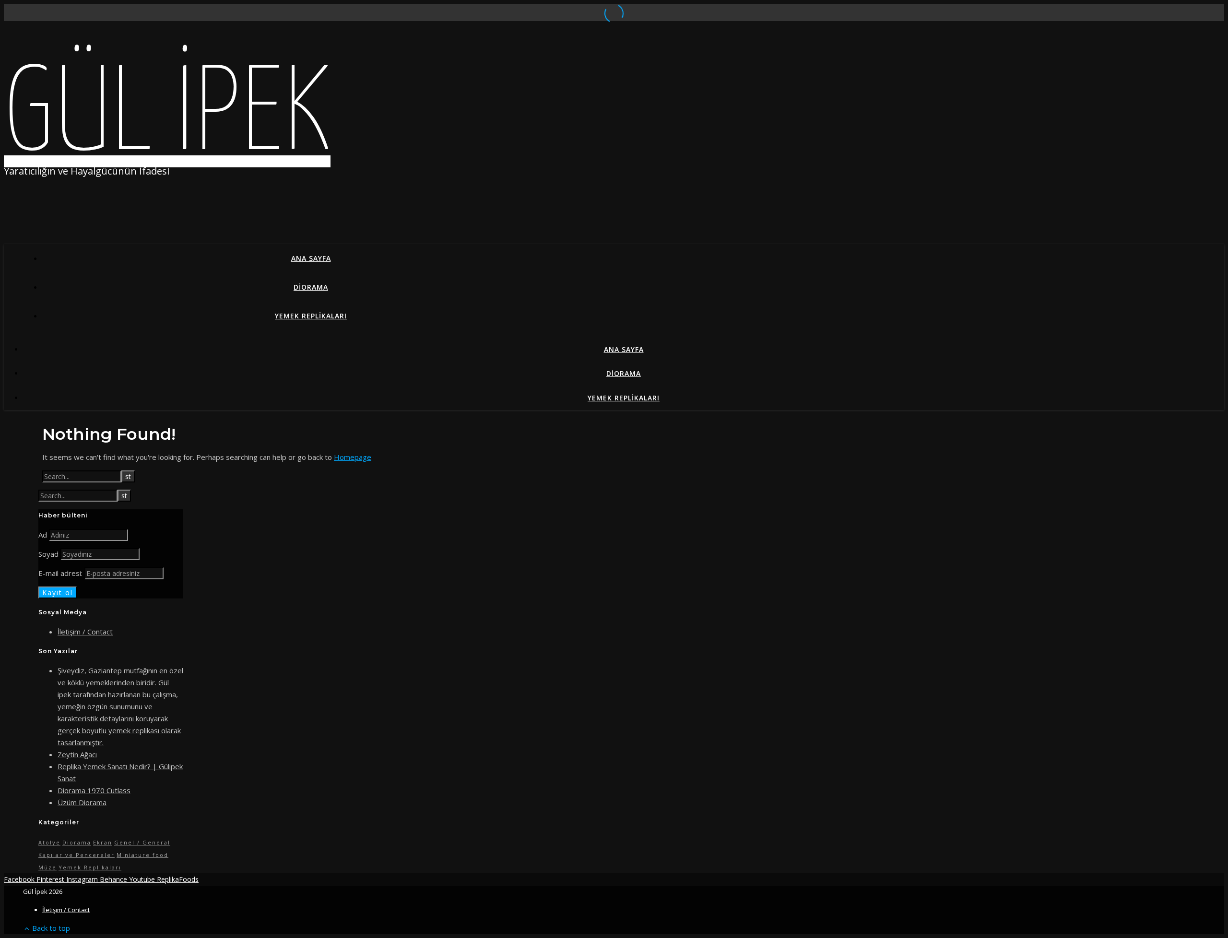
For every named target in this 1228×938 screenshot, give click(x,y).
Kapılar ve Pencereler (76, 854)
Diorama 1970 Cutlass (94, 790)
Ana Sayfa (311, 258)
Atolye (49, 842)
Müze (47, 867)
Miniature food (142, 854)
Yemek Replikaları (311, 315)
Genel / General (142, 842)
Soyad (48, 554)
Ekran (102, 842)
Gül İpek (167, 117)
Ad (42, 534)
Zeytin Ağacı (77, 754)
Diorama (311, 287)
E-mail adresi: (61, 573)
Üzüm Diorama (82, 802)
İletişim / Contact (85, 631)
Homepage (352, 457)
